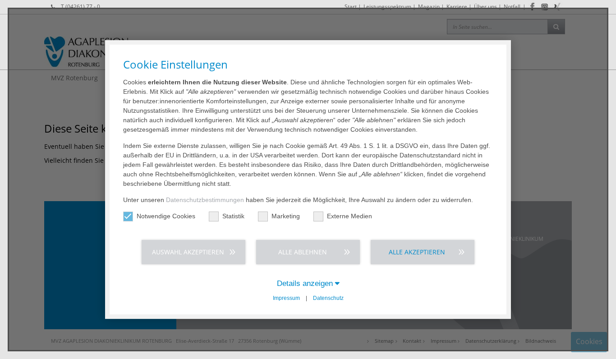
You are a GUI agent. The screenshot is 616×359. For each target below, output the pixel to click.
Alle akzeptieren (417, 252)
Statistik (233, 216)
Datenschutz (328, 298)
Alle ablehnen (302, 252)
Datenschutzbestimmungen (205, 199)
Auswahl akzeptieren (188, 252)
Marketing (285, 216)
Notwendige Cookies (166, 216)
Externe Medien (349, 216)
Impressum (286, 298)
